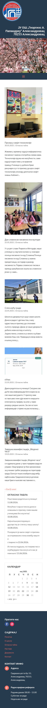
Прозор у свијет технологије (18, 142)
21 (18, 591)
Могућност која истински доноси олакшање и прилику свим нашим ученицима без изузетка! (22, 510)
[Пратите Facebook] (7, 624)
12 (9, 587)
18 (37, 587)
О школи (8, 641)
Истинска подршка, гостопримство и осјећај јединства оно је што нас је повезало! (23, 549)
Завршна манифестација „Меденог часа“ (22, 450)
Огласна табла (22, 145)
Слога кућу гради (13, 308)
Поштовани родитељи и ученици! (22, 499)
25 (37, 591)
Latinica (42, 41)
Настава (8, 649)
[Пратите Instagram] (12, 624)
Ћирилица (34, 41)
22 (23, 591)
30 (28, 595)
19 (9, 591)
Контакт (8, 657)
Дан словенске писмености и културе (22, 239)
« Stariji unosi (10, 489)
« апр (9, 599)
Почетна (8, 637)
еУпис (7, 379)
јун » (15, 599)
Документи (9, 653)
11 (37, 583)
